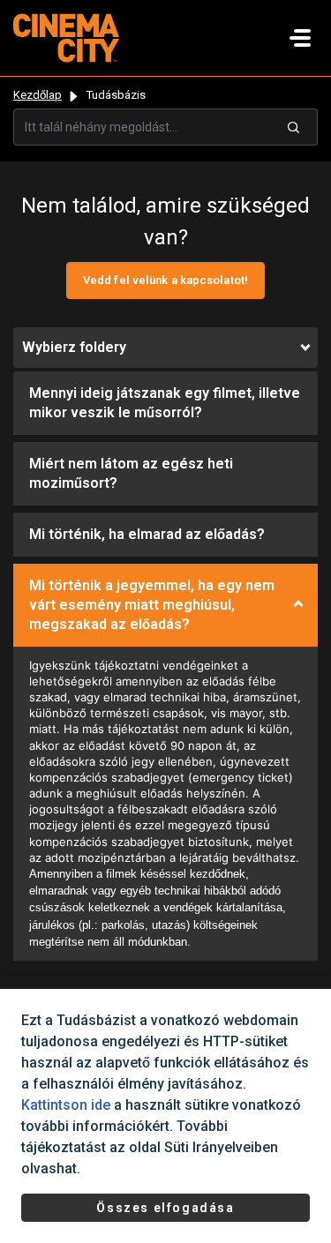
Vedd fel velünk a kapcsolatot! (165, 280)
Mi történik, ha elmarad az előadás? (147, 534)
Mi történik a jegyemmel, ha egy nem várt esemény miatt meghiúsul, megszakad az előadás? (152, 605)
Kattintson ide (65, 1105)
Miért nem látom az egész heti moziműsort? (131, 473)
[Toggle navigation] (300, 38)
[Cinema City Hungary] (66, 36)
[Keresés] (294, 127)
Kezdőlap (37, 94)
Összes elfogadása (165, 1208)
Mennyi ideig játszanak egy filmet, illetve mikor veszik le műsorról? (164, 403)
